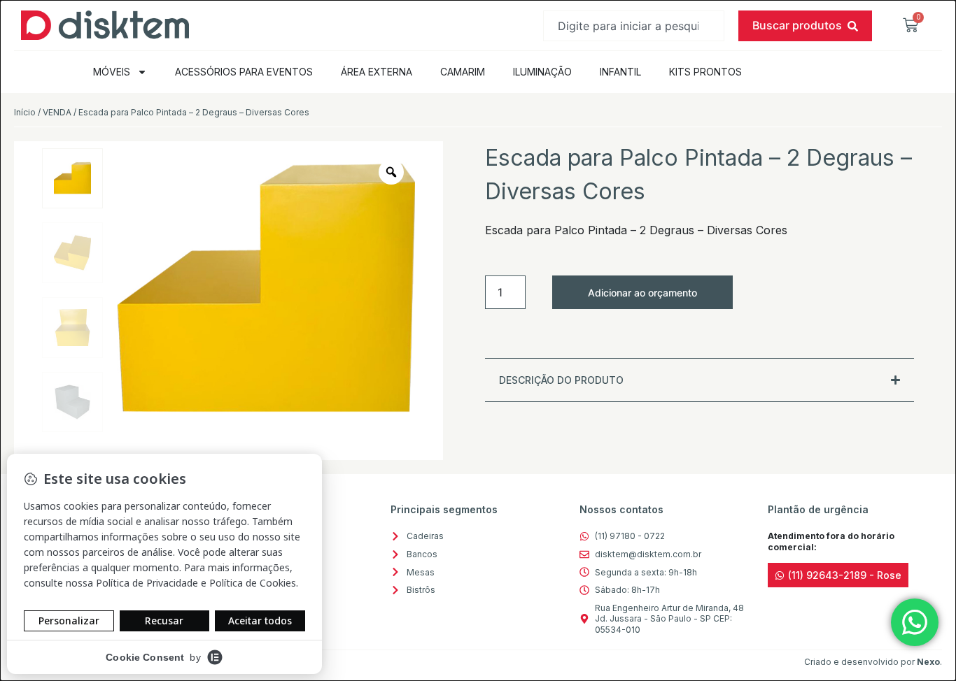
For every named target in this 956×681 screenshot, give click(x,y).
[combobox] (633, 25)
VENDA (57, 112)
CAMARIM (462, 72)
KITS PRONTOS (705, 72)
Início (25, 112)
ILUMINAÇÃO (542, 72)
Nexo (928, 662)
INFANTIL (620, 72)
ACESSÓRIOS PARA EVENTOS (244, 72)
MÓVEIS (111, 72)
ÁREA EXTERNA (376, 72)
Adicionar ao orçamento (642, 293)
